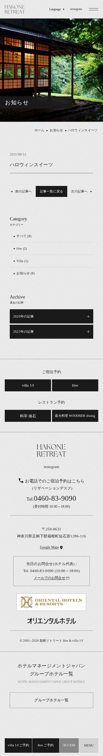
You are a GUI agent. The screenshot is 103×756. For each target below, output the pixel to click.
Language (55, 9)
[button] (93, 9)
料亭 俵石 (28, 416)
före (75, 385)
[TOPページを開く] (14, 9)
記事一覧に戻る (51, 191)
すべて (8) (23, 236)
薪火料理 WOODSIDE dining (75, 416)
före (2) (21, 248)
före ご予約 (46, 745)
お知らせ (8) (25, 273)
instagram (76, 9)
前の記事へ (23, 191)
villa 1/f (28, 385)
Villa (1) (22, 261)
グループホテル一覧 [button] (51, 700)
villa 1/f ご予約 (18, 745)
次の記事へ (79, 191)
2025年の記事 (23, 331)
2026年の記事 (23, 316)
